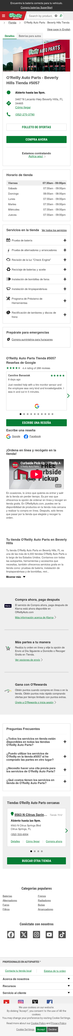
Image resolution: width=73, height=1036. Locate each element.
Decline (53, 1029)
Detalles (15, 841)
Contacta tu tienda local (18, 970)
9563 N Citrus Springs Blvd (32, 814)
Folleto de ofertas (36, 127)
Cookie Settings (25, 1029)
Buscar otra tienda (36, 861)
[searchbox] (45, 16)
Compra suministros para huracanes (32, 339)
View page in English (58, 29)
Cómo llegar (23, 107)
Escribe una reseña (36, 423)
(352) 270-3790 (25, 114)
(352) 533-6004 (19, 834)
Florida (12, 22)
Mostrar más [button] (13, 576)
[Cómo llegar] (52, 41)
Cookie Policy (38, 1023)
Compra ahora (36, 139)
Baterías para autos (30, 36)
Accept (41, 1029)
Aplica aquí (36, 156)
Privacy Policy (58, 1023)
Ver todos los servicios (54, 230)
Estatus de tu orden (55, 971)
